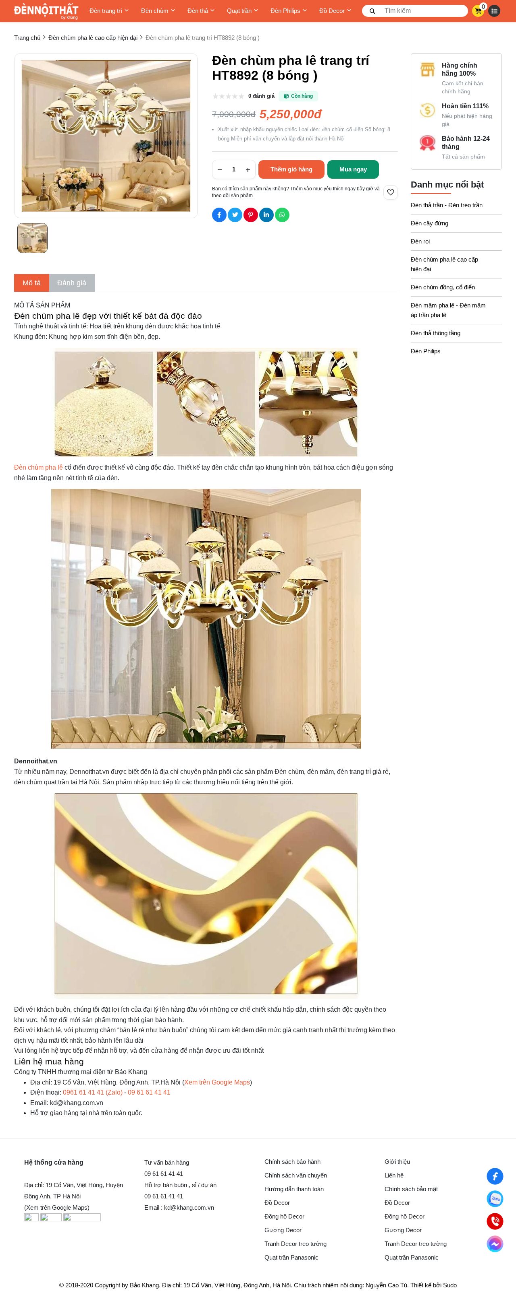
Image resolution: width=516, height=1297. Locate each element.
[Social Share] (219, 215)
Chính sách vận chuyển (295, 1175)
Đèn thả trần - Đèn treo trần (447, 205)
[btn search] (372, 11)
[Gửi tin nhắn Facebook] (495, 1244)
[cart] (478, 10)
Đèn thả (197, 10)
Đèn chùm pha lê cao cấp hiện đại (444, 264)
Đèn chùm (155, 10)
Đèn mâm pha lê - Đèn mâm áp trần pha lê (448, 310)
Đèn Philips (285, 10)
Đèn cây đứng (429, 223)
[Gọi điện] (495, 1221)
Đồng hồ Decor (284, 1216)
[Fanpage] (495, 1176)
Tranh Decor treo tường (295, 1243)
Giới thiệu (397, 1161)
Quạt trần (239, 10)
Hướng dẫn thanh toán (294, 1189)
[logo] (46, 11)
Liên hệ (394, 1175)
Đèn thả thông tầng (435, 333)
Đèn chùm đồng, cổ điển (443, 287)
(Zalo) (93, 1092)
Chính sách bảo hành (292, 1161)
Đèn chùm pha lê (39, 467)
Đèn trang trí (105, 10)
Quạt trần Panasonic (291, 1257)
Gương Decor (283, 1230)
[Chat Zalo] (495, 1199)
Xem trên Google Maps (217, 1082)
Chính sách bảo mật (411, 1189)
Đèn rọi (420, 241)
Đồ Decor (332, 10)
